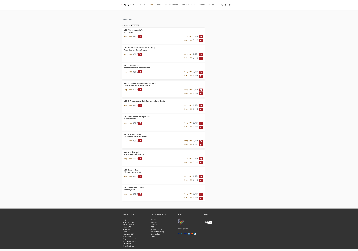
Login (153, 236)
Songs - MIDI (128, 36)
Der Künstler (188, 5)
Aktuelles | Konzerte (167, 5)
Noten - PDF (188, 40)
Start (142, 5)
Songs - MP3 (188, 36)
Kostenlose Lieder (208, 5)
